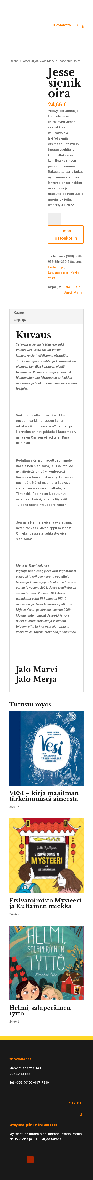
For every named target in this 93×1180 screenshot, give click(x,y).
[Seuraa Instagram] (21, 1159)
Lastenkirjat (30, 61)
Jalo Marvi (47, 61)
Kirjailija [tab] (20, 320)
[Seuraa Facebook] (12, 1159)
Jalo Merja (78, 290)
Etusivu (14, 61)
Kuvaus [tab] (19, 312)
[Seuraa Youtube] (30, 1159)
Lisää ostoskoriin (66, 234)
